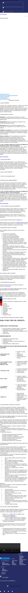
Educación (21, 555)
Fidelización (21, 557)
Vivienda (20, 562)
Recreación (21, 561)
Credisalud (21, 560)
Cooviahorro (4, 569)
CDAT (3, 568)
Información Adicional (4, 99)
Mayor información (4, 156)
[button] (24, 16)
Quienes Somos (14, 560)
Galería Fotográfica (5, 563)
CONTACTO (3, 573)
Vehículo (20, 558)
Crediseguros (21, 563)
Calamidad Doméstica (23, 559)
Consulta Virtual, (20, 222)
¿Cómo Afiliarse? (3, 97)
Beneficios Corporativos (6, 564)
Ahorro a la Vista (4, 570)
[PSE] (13, 8)
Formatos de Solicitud (4, 96)
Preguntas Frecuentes (4, 94)
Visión (13, 562)
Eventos (3, 562)
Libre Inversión (21, 556)
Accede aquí (7, 286)
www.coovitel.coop (11, 515)
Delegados (13, 563)
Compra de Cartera (22, 564)
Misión (13, 561)
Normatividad (14, 564)
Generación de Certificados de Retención (8, 95)
